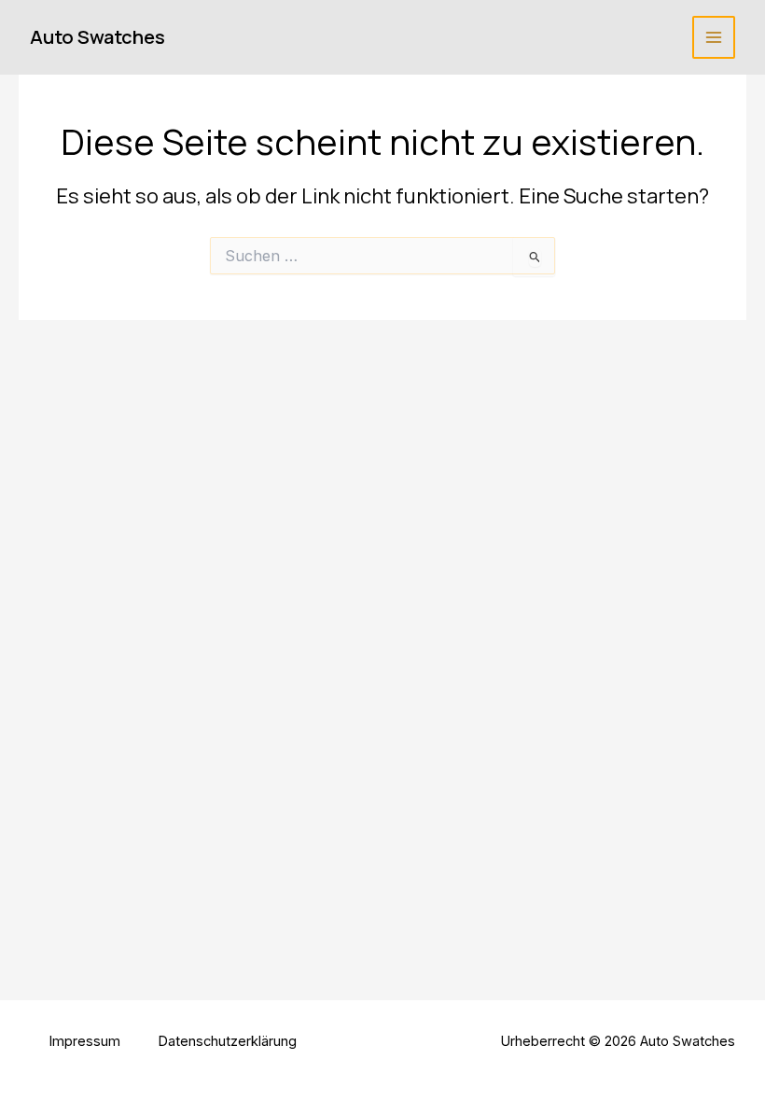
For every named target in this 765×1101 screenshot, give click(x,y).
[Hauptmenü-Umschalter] (713, 37)
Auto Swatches (97, 36)
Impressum (84, 1041)
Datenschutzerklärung (227, 1041)
